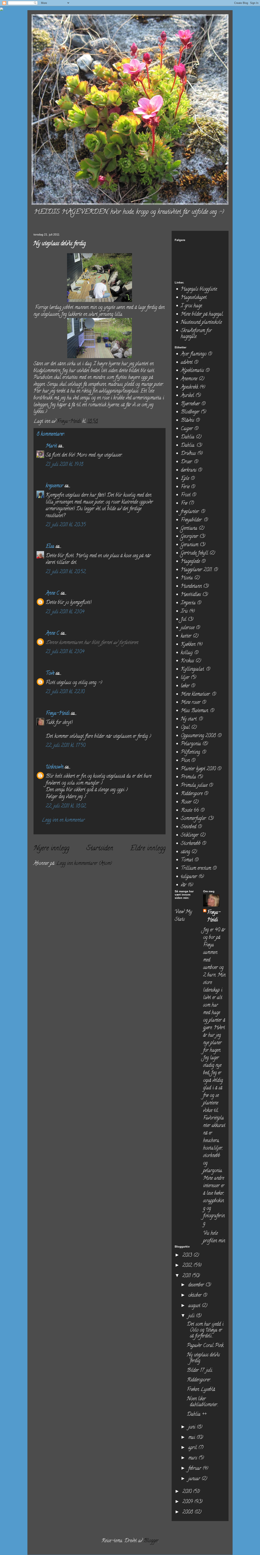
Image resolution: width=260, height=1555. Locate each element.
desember (196, 1285)
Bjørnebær (190, 404)
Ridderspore (192, 794)
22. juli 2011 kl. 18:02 (66, 806)
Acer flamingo (193, 354)
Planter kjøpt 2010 (198, 769)
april (193, 1448)
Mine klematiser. (195, 694)
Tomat (187, 860)
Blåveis (187, 420)
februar (195, 1468)
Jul (183, 619)
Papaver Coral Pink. (205, 1346)
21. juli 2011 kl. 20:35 (66, 525)
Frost (186, 495)
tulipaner (189, 877)
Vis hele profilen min (214, 1237)
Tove (50, 673)
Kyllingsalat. (193, 669)
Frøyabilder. (191, 520)
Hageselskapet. (194, 298)
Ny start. (189, 719)
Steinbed (188, 827)
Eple (185, 479)
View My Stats (183, 915)
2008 (188, 1512)
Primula (188, 777)
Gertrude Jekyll (194, 553)
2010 (187, 1492)
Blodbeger (190, 412)
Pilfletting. (190, 752)
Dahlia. (188, 445)
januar (195, 1479)
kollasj (187, 653)
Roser (186, 802)
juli (192, 1316)
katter (186, 636)
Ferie (185, 487)
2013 (187, 1255)
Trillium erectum (196, 868)
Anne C (52, 593)
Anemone (189, 379)
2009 (188, 1502)
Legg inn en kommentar (63, 820)
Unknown (54, 767)
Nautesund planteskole (201, 322)
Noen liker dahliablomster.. (202, 1402)
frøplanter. (190, 512)
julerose (187, 628)
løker (185, 686)
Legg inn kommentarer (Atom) (84, 863)
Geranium (189, 545)
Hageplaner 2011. (196, 570)
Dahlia (187, 437)
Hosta (187, 578)
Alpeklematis (192, 371)
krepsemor (54, 486)
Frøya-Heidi (57, 713)
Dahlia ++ (196, 1414)
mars (193, 1458)
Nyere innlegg (51, 848)
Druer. (187, 462)
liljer (185, 678)
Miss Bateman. (195, 711)
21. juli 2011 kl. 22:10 (65, 692)
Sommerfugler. (194, 819)
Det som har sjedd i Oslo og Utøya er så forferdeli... (205, 1330)
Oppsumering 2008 (198, 736)
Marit (51, 446)
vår (183, 885)
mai (192, 1438)
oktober (195, 1295)
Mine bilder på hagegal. (202, 314)
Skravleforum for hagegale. (196, 334)
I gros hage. (192, 306)
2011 (187, 1276)
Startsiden (99, 848)
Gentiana (189, 528)
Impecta (188, 603)
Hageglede (190, 562)
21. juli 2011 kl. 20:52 (66, 572)
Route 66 (190, 810)
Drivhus (188, 454)
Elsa (50, 546)
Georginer (189, 536)
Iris (184, 611)
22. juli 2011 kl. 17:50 (65, 746)
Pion (185, 761)
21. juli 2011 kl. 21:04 (65, 612)
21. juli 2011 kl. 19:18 (64, 465)
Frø (184, 503)
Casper (187, 429)
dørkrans (188, 470)
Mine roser (190, 702)
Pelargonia (191, 744)
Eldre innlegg (148, 848)
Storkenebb (190, 844)
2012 (187, 1265)
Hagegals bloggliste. (199, 289)
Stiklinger (189, 835)
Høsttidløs (191, 595)
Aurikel (187, 396)
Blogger (151, 1541)
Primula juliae (194, 785)
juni (192, 1427)
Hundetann (191, 586)
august (195, 1306)
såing (185, 852)
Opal (185, 727)
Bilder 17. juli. (200, 1370)
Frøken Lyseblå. (201, 1390)
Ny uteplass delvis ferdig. (203, 1358)
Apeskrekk (189, 387)
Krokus (187, 661)
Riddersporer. (199, 1380)
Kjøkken (188, 644)
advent (187, 362)
